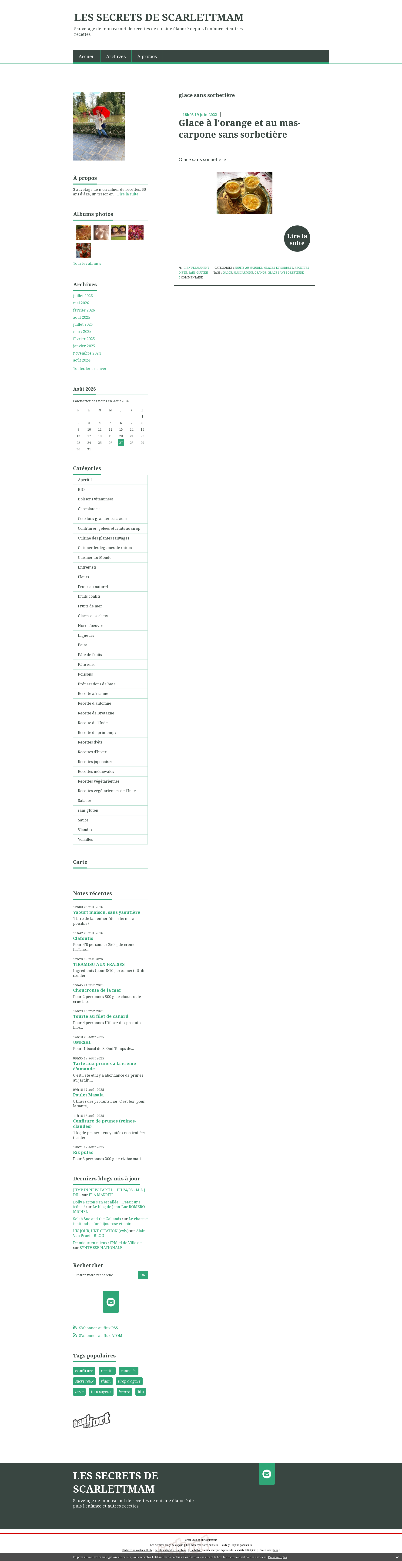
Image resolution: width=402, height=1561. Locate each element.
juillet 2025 (83, 324)
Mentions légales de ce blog (170, 1550)
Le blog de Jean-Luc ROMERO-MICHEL (109, 1209)
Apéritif (85, 479)
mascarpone (243, 273)
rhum (106, 1381)
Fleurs (83, 577)
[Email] (111, 1302)
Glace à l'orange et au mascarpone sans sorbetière (240, 128)
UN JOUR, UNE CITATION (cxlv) (100, 1230)
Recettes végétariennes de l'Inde (107, 790)
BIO (81, 489)
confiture (84, 1370)
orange (260, 273)
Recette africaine (93, 693)
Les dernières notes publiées (202, 1545)
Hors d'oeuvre (90, 625)
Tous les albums (87, 263)
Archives (116, 56)
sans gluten (88, 810)
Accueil (87, 56)
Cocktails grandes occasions (102, 518)
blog (275, 1550)
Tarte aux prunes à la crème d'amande (104, 1066)
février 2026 (84, 310)
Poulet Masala (88, 1095)
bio (140, 1391)
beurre (124, 1391)
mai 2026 (81, 303)
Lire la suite (127, 194)
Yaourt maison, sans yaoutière (106, 912)
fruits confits (89, 596)
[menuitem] (86, 56)
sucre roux (84, 1381)
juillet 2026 (83, 295)
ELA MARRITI (101, 1194)
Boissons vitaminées (96, 499)
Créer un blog (192, 1539)
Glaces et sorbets (93, 615)
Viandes (85, 829)
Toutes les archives (90, 368)
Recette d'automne (94, 703)
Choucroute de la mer (97, 990)
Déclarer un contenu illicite (137, 1550)
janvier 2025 (84, 346)
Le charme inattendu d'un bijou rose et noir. (110, 1221)
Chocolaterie (89, 508)
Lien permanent (196, 268)
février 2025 (84, 338)
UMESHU (82, 1042)
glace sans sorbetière (286, 273)
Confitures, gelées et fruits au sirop (109, 528)
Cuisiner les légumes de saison (105, 547)
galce (227, 273)
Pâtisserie (86, 664)
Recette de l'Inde (93, 722)
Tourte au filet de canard (100, 1016)
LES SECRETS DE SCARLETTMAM (159, 17)
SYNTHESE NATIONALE (101, 1247)
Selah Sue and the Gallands (97, 1218)
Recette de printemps (97, 732)
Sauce (83, 820)
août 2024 (81, 360)
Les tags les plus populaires (236, 1545)
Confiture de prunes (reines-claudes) (104, 1123)
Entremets (87, 567)
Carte (80, 861)
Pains (82, 644)
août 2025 (81, 317)
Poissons (85, 674)
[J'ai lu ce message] (397, 1557)
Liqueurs (86, 635)
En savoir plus (277, 1557)
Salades (84, 800)
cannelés (128, 1370)
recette (107, 1370)
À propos (147, 56)
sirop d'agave (129, 1381)
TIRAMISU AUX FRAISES (99, 964)
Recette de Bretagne (96, 713)
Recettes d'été (90, 742)
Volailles (85, 839)
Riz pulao (83, 1152)
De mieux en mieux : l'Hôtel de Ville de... (108, 1242)
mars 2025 (82, 331)
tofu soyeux (101, 1391)
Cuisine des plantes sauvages (103, 538)
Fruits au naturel (93, 586)
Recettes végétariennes (98, 781)
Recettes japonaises (95, 761)
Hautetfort (211, 1539)
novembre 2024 (87, 353)
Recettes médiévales (96, 771)
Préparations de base (97, 684)
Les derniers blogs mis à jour (166, 1545)
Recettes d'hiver (92, 751)
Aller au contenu (17, 4)
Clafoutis (83, 938)
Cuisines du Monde (94, 557)
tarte (79, 1391)
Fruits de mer (90, 606)
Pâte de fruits (90, 654)
